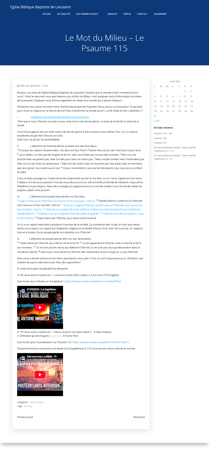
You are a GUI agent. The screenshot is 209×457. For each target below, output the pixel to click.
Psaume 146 (160, 138)
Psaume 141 (160, 142)
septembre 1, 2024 (38, 85)
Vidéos (127, 13)
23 (191, 106)
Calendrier (160, 13)
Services (112, 13)
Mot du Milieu (36, 402)
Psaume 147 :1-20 (163, 133)
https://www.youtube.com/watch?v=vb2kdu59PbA (93, 281)
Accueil (47, 13)
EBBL (23, 85)
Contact (142, 13)
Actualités (63, 13)
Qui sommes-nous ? (87, 13)
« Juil (156, 120)
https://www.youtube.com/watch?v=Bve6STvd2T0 (100, 342)
